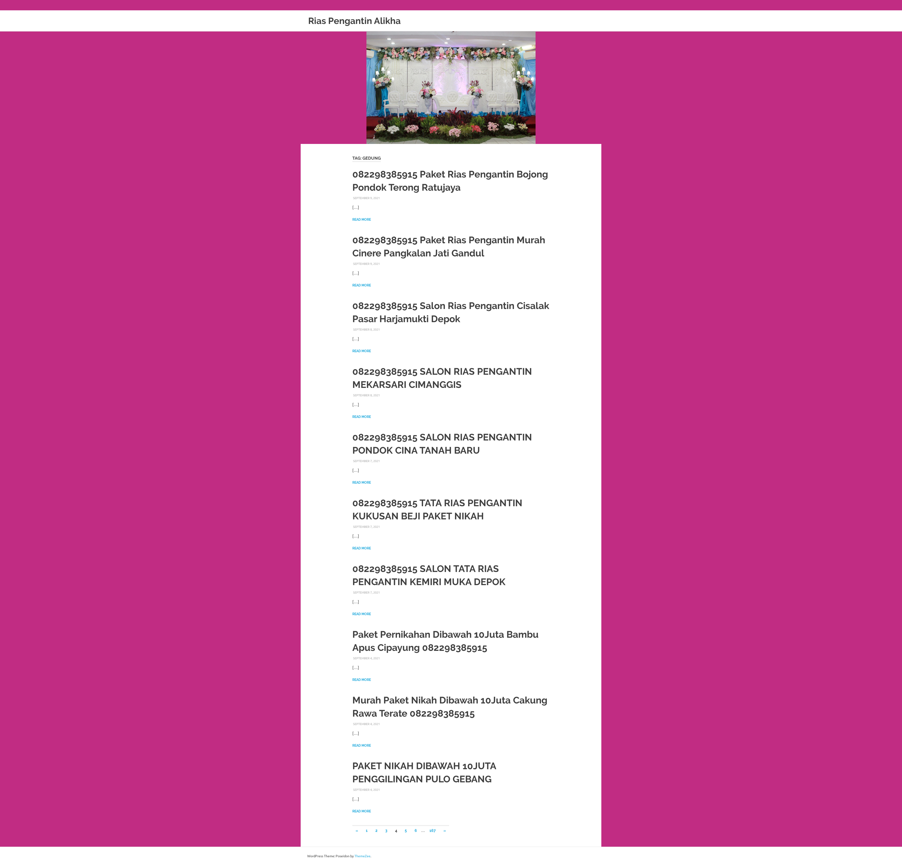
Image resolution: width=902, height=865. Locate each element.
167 (432, 830)
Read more (361, 219)
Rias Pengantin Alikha (354, 20)
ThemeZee (362, 856)
